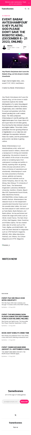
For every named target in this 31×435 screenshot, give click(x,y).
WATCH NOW (9, 259)
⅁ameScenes (8, 9)
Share (24, 47)
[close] (29, 3)
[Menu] (28, 8)
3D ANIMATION (6, 15)
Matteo (9, 46)
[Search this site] (25, 8)
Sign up (15, 427)
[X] (15, 415)
